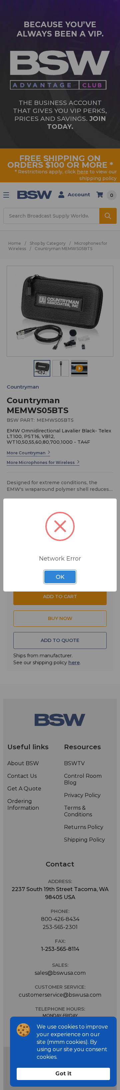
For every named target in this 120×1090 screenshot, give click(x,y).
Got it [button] (63, 1073)
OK (60, 577)
